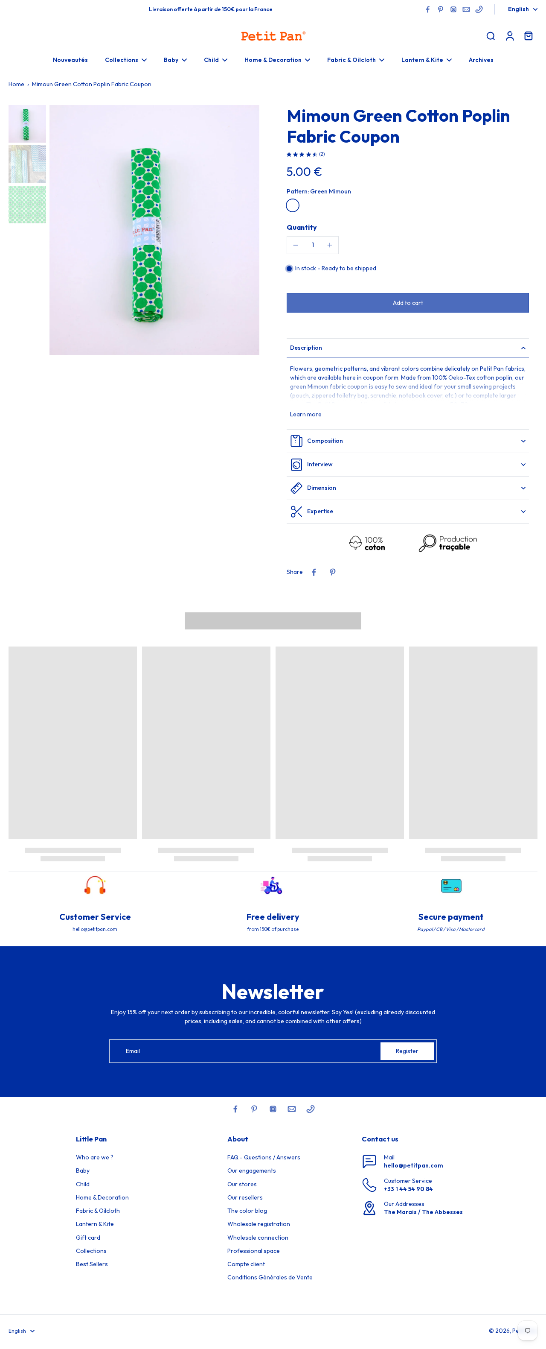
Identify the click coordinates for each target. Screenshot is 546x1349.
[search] (490, 35)
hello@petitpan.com (413, 1165)
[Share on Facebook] (314, 572)
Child (83, 1184)
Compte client (246, 1264)
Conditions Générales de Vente (270, 1277)
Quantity (302, 227)
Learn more (306, 414)
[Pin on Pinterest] (332, 572)
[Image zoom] (154, 230)
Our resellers (245, 1197)
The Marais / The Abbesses (423, 1212)
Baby (83, 1170)
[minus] (295, 245)
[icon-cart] (528, 35)
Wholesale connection (257, 1237)
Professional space (253, 1251)
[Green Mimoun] (293, 205)
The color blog (247, 1210)
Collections (91, 1251)
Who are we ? (94, 1157)
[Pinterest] (440, 9)
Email (133, 1051)
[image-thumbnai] (27, 124)
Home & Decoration (102, 1197)
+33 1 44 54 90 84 (408, 1189)
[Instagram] (453, 9)
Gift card (88, 1237)
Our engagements (251, 1170)
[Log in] (509, 35)
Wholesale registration (258, 1224)
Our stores (242, 1184)
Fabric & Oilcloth (98, 1210)
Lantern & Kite (95, 1224)
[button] (408, 303)
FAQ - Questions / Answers (263, 1157)
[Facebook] (427, 9)
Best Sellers (92, 1264)
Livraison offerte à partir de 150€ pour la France (211, 9)
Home (16, 84)
